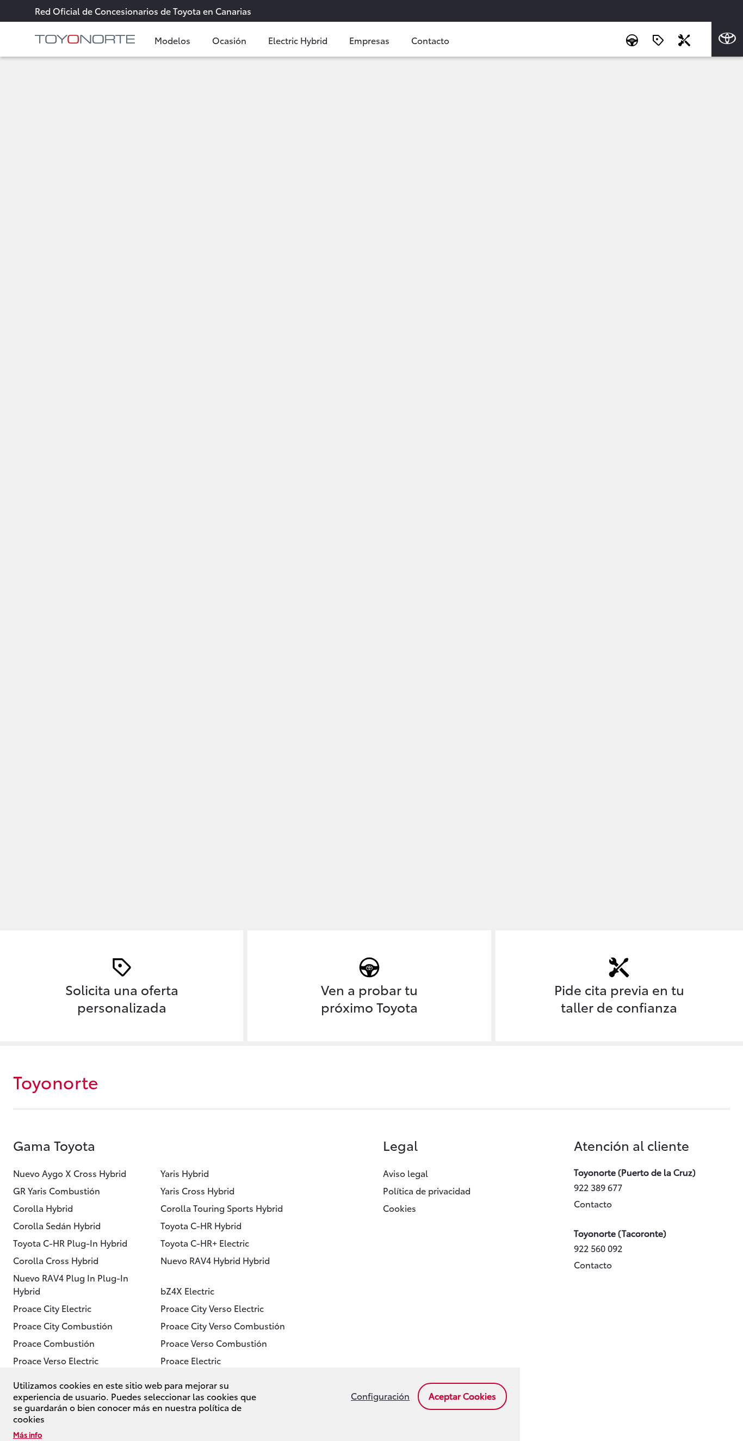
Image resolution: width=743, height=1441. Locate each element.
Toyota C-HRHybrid (201, 1225)
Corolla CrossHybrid (55, 1260)
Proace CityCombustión (63, 1325)
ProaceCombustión (54, 1342)
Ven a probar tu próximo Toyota (369, 998)
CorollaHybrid (43, 1207)
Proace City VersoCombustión (222, 1325)
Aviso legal (405, 1173)
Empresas (369, 40)
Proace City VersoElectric (212, 1308)
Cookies (399, 1207)
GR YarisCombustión (56, 1190)
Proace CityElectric (52, 1308)
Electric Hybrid (297, 40)
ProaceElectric (190, 1360)
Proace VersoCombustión (213, 1342)
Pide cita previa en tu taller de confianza (619, 998)
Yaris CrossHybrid (197, 1190)
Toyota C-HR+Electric (204, 1242)
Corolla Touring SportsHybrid (221, 1207)
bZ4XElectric (187, 1290)
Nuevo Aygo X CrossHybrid (69, 1173)
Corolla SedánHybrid (57, 1225)
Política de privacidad (426, 1190)
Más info (27, 1434)
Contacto (430, 40)
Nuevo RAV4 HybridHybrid (215, 1260)
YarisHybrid (184, 1173)
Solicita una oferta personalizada (121, 998)
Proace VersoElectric (55, 1360)
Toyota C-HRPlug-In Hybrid (70, 1242)
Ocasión (229, 40)
